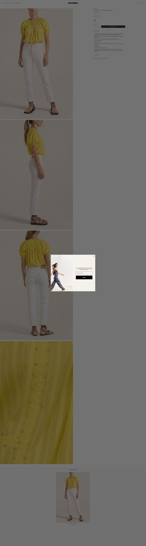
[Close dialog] (94, 256)
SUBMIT (84, 277)
